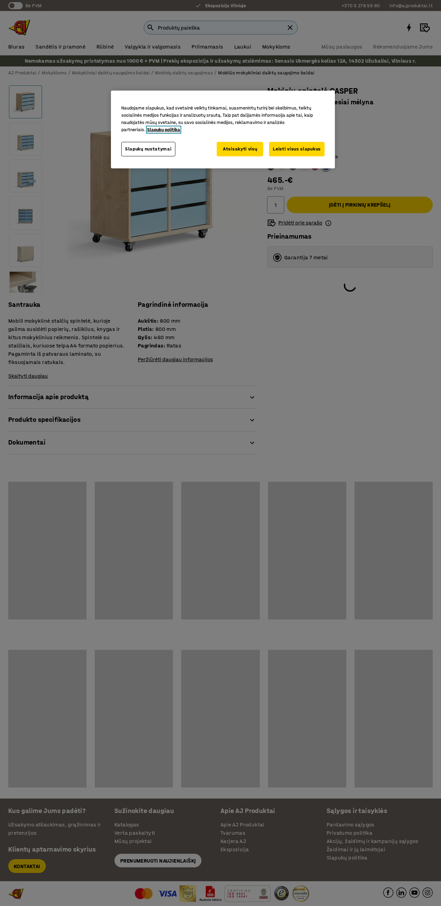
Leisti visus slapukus (297, 149)
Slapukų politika (163, 130)
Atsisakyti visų (240, 149)
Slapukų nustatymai (148, 149)
